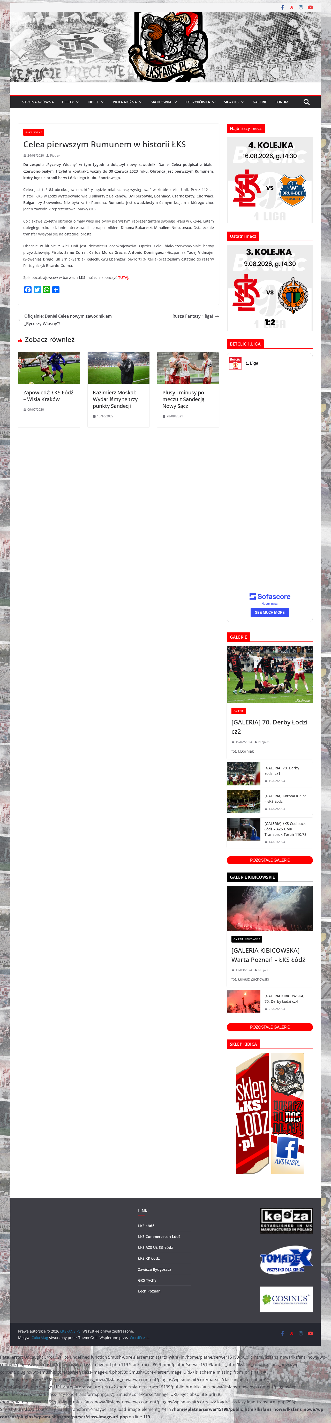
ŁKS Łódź (146, 1225)
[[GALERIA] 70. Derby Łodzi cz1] (243, 774)
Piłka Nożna (33, 132)
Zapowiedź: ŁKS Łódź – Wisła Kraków (48, 396)
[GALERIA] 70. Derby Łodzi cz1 (282, 771)
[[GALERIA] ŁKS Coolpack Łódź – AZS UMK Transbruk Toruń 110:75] (243, 833)
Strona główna (38, 102)
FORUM (281, 102)
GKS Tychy (147, 1280)
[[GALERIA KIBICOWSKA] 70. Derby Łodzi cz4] (243, 1002)
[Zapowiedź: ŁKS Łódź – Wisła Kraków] (49, 355)
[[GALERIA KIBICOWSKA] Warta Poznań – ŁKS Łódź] (270, 908)
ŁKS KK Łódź (149, 1258)
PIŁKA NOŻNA (125, 102)
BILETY (68, 102)
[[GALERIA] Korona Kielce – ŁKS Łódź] (243, 802)
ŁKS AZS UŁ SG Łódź (155, 1247)
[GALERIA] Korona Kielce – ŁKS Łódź (285, 798)
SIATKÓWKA (161, 102)
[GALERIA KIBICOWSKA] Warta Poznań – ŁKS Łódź (268, 955)
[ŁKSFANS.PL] (165, 15)
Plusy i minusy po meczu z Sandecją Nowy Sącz (183, 399)
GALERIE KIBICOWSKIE (247, 939)
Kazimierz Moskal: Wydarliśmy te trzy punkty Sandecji (115, 399)
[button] (76, 102)
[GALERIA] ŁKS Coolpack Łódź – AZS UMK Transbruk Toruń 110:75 (285, 829)
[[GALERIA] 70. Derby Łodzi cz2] (270, 674)
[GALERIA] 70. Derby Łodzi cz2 (269, 727)
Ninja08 (263, 742)
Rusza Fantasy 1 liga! (192, 316)
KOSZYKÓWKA (197, 102)
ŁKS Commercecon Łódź (159, 1236)
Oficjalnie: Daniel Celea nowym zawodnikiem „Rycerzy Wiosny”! (68, 319)
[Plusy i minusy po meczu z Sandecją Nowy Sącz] (188, 355)
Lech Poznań (149, 1291)
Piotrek (55, 155)
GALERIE (260, 102)
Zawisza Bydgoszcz (154, 1269)
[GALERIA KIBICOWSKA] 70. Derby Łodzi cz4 (285, 998)
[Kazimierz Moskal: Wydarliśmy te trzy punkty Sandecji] (118, 355)
